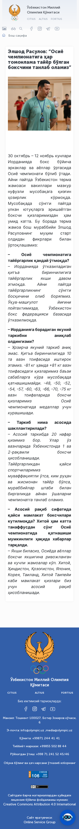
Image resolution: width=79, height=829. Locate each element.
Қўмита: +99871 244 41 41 (39, 738)
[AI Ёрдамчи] (67, 817)
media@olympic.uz (59, 730)
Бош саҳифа (17, 35)
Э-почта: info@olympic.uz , (26, 730)
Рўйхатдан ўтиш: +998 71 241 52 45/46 (39, 754)
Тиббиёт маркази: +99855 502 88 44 (39, 746)
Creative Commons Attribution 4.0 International (39, 804)
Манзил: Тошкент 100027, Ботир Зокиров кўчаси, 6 (39, 720)
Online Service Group (40, 822)
